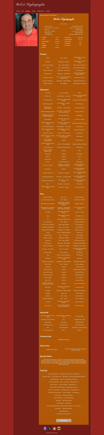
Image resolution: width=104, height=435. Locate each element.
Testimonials (40, 11)
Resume (28, 11)
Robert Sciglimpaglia (30, 4)
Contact (48, 11)
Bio (22, 11)
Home (18, 11)
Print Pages (63, 420)
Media (33, 11)
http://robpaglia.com (68, 21)
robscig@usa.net (58, 21)
